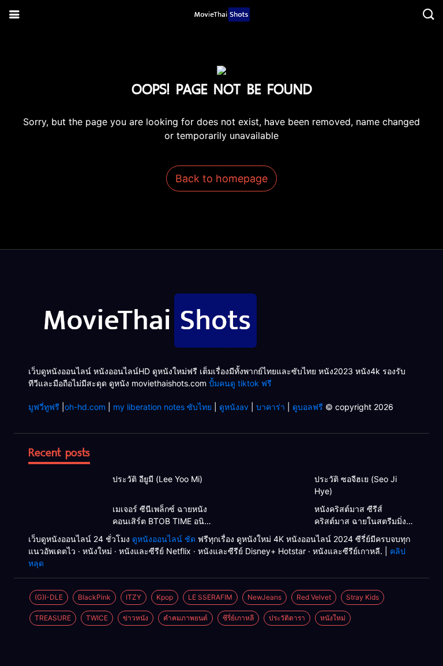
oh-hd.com (85, 407)
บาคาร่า (270, 407)
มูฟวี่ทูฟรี (43, 407)
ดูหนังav (234, 407)
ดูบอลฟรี (307, 407)
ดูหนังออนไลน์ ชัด (164, 539)
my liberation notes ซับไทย (162, 407)
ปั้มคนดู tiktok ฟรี (240, 383)
